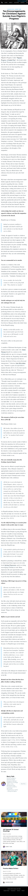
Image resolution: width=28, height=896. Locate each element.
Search (22, 2)
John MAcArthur (20, 363)
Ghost (23, 890)
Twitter (18, 890)
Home (6, 2)
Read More (23, 783)
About (10, 2)
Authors (16, 2)
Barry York (18, 9)
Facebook (13, 890)
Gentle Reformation (12, 888)
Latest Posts (6, 890)
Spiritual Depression (10, 565)
